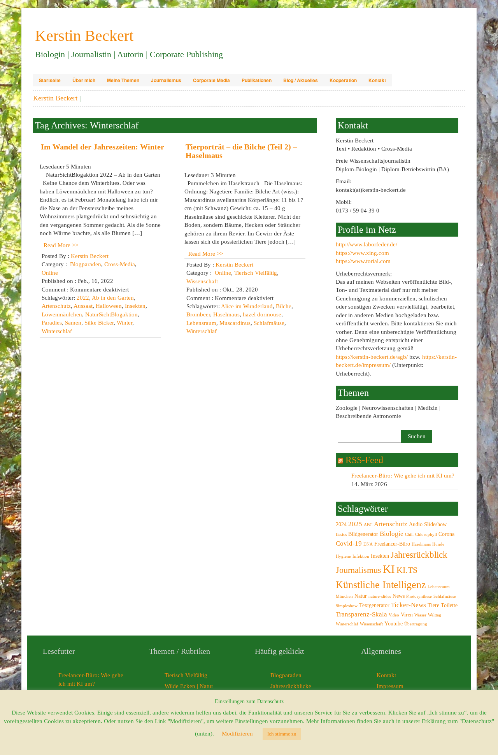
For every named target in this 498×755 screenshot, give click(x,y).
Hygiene (343, 556)
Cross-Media (119, 264)
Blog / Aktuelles (300, 80)
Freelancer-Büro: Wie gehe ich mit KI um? (402, 475)
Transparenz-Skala (361, 614)
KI (389, 569)
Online (50, 273)
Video (394, 615)
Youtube (393, 623)
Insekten (135, 306)
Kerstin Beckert (90, 256)
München (344, 596)
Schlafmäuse (269, 323)
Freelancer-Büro (392, 544)
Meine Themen (123, 80)
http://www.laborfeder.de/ (366, 244)
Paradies (52, 323)
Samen (73, 323)
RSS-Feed (364, 460)
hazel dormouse (262, 314)
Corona (446, 534)
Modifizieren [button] (237, 733)
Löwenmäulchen (62, 314)
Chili (409, 534)
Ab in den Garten (113, 298)
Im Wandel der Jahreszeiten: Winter (102, 146)
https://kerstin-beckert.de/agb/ (372, 357)
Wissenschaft (202, 281)
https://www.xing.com (362, 253)
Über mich (83, 80)
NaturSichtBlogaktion (111, 314)
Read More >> (61, 245)
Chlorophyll (426, 534)
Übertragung (415, 624)
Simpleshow (347, 606)
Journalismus (166, 80)
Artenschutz (56, 306)
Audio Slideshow (428, 524)
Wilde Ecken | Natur (189, 686)
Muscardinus (235, 323)
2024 (341, 524)
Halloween (109, 306)
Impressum (390, 686)
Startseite (50, 80)
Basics (341, 534)
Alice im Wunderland (247, 306)
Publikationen (257, 80)
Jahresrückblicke (290, 686)
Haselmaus (226, 314)
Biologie (391, 533)
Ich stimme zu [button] (281, 734)
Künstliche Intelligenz (381, 584)
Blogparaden (85, 264)
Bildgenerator (363, 534)
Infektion (360, 556)
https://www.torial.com (363, 261)
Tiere (433, 605)
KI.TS (406, 570)
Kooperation (343, 80)
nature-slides (379, 596)
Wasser (420, 615)
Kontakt (377, 80)
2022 (83, 298)
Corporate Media (211, 80)
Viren (407, 614)
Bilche (283, 306)
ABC (368, 525)
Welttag (434, 615)
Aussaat (83, 306)
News (399, 596)
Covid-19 (349, 543)
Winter (124, 323)
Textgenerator (374, 605)
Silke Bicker (99, 323)
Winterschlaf (57, 331)
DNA (368, 544)
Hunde (438, 544)
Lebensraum (201, 323)
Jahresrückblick (419, 555)
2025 (355, 524)
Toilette (449, 605)
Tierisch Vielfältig (255, 273)
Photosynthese (419, 596)
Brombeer (198, 314)
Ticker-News (408, 605)
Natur (360, 596)
